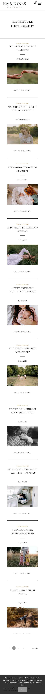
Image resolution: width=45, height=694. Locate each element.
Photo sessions (22, 43)
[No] (42, 684)
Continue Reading (22, 90)
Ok (22, 689)
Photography (22, 405)
